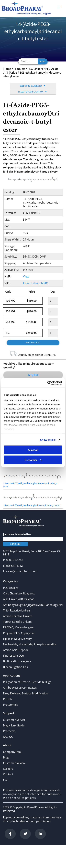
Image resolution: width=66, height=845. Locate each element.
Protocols (9, 731)
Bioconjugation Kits (15, 667)
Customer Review (14, 763)
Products (19, 69)
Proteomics (10, 705)
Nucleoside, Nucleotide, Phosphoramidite (29, 644)
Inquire (33, 375)
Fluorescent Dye (13, 655)
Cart (5, 780)
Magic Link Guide (14, 725)
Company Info (12, 752)
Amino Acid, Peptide (16, 650)
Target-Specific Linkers (17, 622)
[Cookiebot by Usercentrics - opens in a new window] (47, 383)
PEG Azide (51, 69)
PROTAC (8, 699)
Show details (48, 439)
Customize (31, 459)
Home (7, 69)
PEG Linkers (35, 69)
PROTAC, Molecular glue (18, 627)
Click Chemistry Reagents (19, 593)
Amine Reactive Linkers (17, 616)
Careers (8, 769)
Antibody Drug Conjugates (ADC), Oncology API (33, 605)
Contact (8, 774)
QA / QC (8, 737)
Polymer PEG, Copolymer (19, 633)
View (26, 276)
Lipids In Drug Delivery (17, 639)
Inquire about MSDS (36, 283)
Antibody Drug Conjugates (20, 687)
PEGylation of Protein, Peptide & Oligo (27, 682)
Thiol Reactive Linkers (16, 610)
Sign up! (15, 543)
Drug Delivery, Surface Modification (25, 693)
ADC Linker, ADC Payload (19, 599)
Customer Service (14, 720)
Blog (6, 757)
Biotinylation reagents (17, 661)
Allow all (33, 449)
